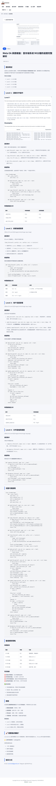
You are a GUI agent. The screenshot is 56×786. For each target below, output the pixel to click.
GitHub (30, 782)
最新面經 (8, 6)
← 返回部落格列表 (8, 20)
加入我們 (33, 6)
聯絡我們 (39, 6)
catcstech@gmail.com (13, 763)
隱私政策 (26, 782)
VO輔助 (27, 6)
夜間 (10, 10)
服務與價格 (20, 6)
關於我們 (14, 6)
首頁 (3, 6)
